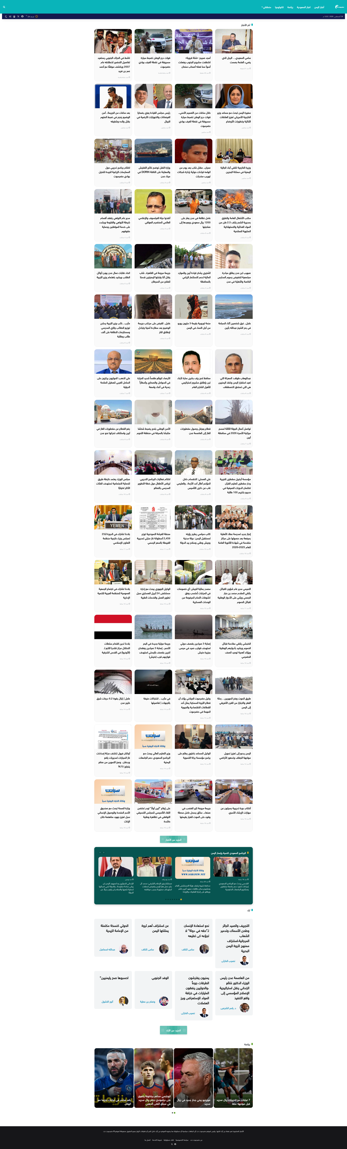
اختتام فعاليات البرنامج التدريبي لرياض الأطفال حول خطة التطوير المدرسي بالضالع (154, 483)
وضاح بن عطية (147, 1001)
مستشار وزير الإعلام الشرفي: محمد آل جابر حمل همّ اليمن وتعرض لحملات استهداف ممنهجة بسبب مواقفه (156, 886)
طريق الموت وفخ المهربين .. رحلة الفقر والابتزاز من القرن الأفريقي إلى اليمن (234, 702)
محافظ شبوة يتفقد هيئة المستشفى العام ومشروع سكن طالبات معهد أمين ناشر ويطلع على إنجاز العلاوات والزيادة (192, 888)
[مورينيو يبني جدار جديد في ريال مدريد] (193, 1078)
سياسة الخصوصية (182, 1139)
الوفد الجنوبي (160, 977)
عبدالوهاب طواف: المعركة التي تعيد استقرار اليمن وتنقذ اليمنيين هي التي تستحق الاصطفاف (234, 382)
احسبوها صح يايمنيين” (114, 977)
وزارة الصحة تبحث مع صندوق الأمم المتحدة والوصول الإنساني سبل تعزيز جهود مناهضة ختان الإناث (114, 814)
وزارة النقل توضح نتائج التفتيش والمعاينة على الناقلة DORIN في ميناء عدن (154, 171)
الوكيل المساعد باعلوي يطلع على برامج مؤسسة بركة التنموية (194, 755)
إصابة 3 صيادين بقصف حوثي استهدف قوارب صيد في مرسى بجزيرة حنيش (195, 647)
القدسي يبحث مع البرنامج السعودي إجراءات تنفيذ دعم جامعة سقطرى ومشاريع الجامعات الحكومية (234, 886)
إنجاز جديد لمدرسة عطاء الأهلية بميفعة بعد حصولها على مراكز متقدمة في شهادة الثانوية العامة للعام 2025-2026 (234, 540)
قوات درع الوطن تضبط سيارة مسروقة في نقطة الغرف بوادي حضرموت (154, 61)
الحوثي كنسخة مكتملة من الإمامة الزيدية (114, 927)
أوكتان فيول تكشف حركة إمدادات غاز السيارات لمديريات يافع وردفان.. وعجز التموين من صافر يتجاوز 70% (113, 759)
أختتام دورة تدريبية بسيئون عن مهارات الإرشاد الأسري (236, 810)
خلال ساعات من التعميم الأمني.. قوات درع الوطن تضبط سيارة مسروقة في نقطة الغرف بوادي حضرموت (194, 119)
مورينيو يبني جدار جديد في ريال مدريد (193, 1101)
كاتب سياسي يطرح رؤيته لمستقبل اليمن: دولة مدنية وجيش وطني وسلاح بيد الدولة (195, 538)
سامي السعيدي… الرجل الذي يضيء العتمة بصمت (236, 59)
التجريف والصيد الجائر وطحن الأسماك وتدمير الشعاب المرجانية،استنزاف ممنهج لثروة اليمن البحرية (235, 937)
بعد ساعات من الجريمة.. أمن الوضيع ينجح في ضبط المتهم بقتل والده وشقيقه (115, 116)
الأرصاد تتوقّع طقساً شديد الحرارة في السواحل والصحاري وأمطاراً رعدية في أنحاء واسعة (153, 382)
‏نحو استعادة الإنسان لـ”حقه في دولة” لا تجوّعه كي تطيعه (196, 930)
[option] (231, 874)
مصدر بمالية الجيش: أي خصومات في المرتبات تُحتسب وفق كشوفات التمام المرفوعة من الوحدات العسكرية (194, 595)
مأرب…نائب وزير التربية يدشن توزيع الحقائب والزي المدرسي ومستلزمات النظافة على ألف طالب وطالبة (115, 329)
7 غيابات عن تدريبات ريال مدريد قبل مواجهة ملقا (233, 1101)
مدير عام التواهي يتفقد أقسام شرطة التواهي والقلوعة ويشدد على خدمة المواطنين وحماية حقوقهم (114, 224)
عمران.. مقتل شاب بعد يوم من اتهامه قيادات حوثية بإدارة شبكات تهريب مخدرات (194, 171)
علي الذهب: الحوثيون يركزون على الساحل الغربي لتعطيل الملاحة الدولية (113, 382)
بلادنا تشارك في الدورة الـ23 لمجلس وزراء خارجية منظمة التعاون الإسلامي (116, 538)
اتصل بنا (147, 1139)
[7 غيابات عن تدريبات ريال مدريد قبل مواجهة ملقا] (233, 1078)
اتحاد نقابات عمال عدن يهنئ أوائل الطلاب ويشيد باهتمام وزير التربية (113, 274)
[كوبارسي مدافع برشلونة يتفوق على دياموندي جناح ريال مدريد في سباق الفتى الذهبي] (153, 1078)
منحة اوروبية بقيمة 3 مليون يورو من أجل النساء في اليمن (194, 325)
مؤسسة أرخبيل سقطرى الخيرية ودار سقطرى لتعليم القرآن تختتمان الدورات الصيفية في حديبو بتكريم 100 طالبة (235, 485)
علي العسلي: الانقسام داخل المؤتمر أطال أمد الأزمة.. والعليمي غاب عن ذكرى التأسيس (194, 483)
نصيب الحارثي (228, 960)
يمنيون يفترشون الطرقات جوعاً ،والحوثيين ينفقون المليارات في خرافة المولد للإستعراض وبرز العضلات (195, 989)
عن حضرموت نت (196, 1139)
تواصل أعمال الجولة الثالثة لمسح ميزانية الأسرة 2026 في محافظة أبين (234, 432)
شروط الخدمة (157, 1139)
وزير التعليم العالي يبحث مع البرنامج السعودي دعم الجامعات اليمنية (154, 757)
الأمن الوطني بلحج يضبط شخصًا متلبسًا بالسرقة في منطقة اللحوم (153, 430)
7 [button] (168, 899)
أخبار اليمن (319, 7)
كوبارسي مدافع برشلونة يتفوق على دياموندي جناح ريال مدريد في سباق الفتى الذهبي (154, 1099)
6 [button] (170, 899)
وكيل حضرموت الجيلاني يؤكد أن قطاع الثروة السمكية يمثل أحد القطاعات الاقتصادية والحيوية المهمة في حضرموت (194, 704)
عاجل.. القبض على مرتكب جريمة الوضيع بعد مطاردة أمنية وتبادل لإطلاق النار (154, 327)
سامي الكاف (188, 949)
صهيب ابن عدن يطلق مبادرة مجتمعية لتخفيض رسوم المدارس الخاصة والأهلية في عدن (234, 276)
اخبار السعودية (304, 7)
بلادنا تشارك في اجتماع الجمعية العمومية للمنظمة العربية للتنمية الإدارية (114, 592)
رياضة (290, 7)
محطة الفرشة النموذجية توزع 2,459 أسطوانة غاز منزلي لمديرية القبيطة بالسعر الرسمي (153, 538)
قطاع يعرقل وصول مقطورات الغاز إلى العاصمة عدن (195, 430)
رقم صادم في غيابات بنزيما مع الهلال (114, 1101)
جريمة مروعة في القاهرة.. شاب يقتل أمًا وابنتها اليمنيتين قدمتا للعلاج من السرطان (154, 276)
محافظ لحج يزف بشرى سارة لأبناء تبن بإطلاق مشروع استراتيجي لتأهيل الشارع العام (194, 382)
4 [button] (174, 899)
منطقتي (267, 7)
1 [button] (181, 899)
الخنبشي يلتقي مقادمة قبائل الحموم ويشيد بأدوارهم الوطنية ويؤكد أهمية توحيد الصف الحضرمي (235, 650)
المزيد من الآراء (173, 1030)
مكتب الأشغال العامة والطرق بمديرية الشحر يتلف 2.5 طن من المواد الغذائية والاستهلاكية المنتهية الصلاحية (235, 224)
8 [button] (165, 899)
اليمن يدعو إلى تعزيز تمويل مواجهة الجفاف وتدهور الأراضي (235, 755)
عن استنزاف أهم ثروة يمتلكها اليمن (155, 927)
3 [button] (176, 899)
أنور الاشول (107, 1001)
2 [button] (178, 899)
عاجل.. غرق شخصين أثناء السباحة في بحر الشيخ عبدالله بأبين (235, 325)
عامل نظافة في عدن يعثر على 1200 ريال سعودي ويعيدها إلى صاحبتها (195, 222)
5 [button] (172, 899)
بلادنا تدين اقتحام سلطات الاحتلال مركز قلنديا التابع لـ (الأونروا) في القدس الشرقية (116, 647)
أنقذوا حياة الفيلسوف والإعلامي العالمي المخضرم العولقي (154, 219)
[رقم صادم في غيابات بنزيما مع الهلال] (114, 1078)
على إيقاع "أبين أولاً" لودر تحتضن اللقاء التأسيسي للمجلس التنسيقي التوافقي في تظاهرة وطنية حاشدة (153, 814)
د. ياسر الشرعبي (228, 1008)
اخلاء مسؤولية (169, 1139)
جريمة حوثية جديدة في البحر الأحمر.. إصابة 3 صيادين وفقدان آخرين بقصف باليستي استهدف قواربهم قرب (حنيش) (154, 650)
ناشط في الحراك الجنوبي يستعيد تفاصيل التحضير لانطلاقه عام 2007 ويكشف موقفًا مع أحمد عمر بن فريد (114, 64)
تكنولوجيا (279, 7)
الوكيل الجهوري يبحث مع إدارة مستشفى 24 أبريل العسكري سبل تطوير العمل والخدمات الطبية (153, 592)
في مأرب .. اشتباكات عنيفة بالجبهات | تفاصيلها (157, 700)
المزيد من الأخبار (173, 839)
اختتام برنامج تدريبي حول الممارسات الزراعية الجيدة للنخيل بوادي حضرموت (114, 171)
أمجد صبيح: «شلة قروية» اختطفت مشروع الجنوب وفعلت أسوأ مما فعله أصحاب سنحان (194, 61)
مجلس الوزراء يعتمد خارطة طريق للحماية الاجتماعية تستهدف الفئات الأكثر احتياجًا (113, 483)
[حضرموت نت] (340, 7)
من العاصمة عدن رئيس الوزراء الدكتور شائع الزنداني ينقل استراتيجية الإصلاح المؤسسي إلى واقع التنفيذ (234, 987)
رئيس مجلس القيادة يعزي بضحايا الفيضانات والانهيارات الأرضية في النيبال (153, 116)
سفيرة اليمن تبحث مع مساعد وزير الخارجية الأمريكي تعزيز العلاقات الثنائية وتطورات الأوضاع (234, 116)
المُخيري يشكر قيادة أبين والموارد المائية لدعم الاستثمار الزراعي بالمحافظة (194, 276)
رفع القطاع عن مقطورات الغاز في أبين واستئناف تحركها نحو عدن (113, 430)
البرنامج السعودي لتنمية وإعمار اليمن (228, 853)
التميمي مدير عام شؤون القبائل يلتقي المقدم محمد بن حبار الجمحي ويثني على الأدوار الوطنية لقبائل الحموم (234, 595)
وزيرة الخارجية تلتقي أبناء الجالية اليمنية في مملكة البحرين (236, 169)
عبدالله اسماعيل (107, 949)
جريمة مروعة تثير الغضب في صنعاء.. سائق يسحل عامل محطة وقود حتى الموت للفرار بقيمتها (194, 812)
